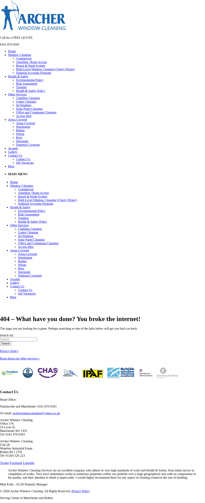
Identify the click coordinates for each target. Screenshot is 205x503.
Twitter (4, 463)
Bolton (20, 130)
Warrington (23, 126)
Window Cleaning (19, 55)
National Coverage (28, 144)
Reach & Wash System (30, 65)
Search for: (7, 335)
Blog (11, 166)
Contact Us (15, 155)
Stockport (22, 141)
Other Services (17, 94)
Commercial (23, 58)
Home (12, 51)
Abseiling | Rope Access (31, 62)
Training (21, 87)
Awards (13, 148)
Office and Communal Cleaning (36, 112)
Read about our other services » (20, 358)
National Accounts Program (33, 73)
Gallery (12, 152)
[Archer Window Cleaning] (33, 31)
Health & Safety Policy (30, 90)
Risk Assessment (26, 83)
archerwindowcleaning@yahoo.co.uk (36, 413)
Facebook (16, 463)
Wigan (20, 134)
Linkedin (28, 463)
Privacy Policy (9, 351)
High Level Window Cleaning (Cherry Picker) (45, 69)
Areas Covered (17, 119)
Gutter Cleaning (26, 101)
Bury (19, 137)
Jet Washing (23, 105)
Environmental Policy (29, 80)
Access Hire (23, 116)
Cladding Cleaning (28, 98)
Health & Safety (18, 76)
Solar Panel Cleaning (29, 108)
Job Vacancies (25, 162)
